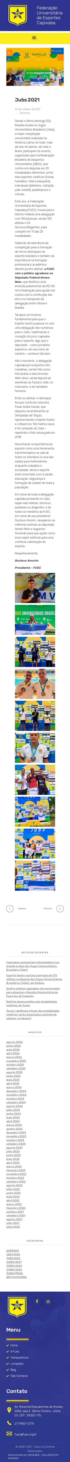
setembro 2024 (16, 1102)
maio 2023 (13, 1159)
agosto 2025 (14, 1072)
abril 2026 (12, 1053)
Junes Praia (14, 1273)
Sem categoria (16, 1277)
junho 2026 (13, 1046)
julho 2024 (13, 1110)
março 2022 (14, 1204)
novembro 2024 (16, 1095)
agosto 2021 (14, 1219)
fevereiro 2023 (15, 1170)
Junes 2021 (14, 1262)
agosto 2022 (14, 1185)
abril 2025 (12, 1083)
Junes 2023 (14, 1269)
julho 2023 (13, 1151)
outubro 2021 (15, 1211)
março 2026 (14, 1057)
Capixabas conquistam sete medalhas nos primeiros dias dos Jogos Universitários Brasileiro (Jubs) (32, 966)
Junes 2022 (14, 1266)
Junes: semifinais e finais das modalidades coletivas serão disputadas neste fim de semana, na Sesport (32, 1014)
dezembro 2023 (16, 1132)
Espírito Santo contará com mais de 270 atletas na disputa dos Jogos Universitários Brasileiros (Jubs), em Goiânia (34, 979)
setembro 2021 (15, 1215)
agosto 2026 (14, 1042)
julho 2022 (13, 1189)
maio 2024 (13, 1117)
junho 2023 (13, 1155)
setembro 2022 (16, 1181)
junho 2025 (13, 1076)
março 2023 (14, 1166)
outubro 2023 (15, 1140)
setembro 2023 (16, 1144)
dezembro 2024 (16, 1091)
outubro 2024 (15, 1098)
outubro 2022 (15, 1178)
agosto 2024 (14, 1106)
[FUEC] (17, 1307)
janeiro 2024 (14, 1128)
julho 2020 (13, 1227)
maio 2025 (12, 1079)
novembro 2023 (16, 1136)
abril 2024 (13, 1121)
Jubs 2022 (13, 1258)
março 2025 (14, 1087)
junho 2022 (13, 1193)
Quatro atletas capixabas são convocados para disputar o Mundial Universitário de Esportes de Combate (33, 992)
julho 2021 (12, 1223)
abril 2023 (12, 1162)
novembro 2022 (16, 1174)
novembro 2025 (16, 1061)
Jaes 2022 (13, 1254)
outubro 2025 (15, 1064)
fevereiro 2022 (15, 1208)
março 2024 (14, 1125)
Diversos (25, 113)
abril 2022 (12, 1200)
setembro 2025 (15, 1068)
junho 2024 (13, 1113)
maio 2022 (13, 1196)
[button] (34, 38)
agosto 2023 (14, 1147)
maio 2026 (13, 1049)
